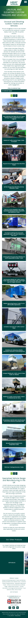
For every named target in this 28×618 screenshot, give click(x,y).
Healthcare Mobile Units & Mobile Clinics (11, 581)
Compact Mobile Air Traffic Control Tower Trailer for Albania (14, 374)
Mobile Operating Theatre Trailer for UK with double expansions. (14, 304)
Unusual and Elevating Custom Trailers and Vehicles (14, 580)
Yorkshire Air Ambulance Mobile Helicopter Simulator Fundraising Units (14, 351)
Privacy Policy (17, 615)
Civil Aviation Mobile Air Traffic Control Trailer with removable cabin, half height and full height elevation (14, 281)
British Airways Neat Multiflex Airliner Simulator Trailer (14, 187)
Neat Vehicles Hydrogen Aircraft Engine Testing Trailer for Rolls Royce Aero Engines (14, 118)
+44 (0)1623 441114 (13, 596)
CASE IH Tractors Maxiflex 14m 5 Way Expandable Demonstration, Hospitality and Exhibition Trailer (14, 211)
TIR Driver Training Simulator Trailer (14, 467)
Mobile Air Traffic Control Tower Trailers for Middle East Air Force (14, 397)
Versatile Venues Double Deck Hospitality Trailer (14, 444)
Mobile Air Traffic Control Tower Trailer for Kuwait (14, 141)
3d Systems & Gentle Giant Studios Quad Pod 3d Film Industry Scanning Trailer (14, 420)
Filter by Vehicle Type (14, 88)
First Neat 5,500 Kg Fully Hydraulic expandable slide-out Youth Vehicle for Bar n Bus (14, 234)
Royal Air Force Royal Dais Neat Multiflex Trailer (14, 164)
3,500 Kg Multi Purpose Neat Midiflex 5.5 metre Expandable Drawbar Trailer (14, 257)
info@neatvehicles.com (14, 597)
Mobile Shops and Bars (13, 586)
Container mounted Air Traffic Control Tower (14, 327)
